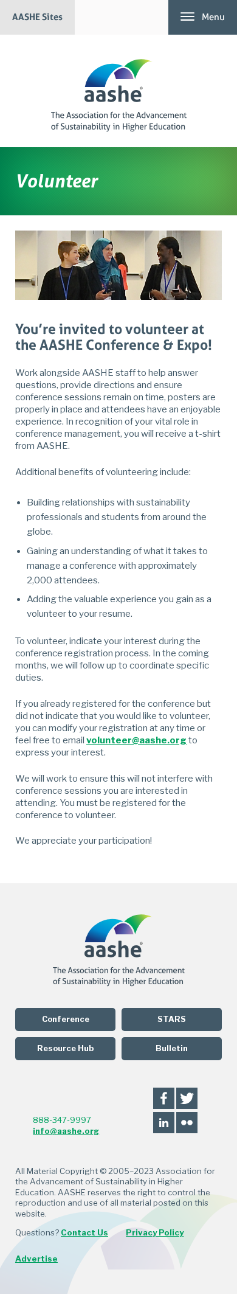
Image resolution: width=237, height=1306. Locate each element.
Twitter (186, 1098)
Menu (213, 17)
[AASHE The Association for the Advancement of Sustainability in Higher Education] (118, 91)
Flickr (186, 1122)
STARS (171, 1019)
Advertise (36, 1258)
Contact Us (84, 1232)
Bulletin (172, 1048)
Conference (65, 1019)
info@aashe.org (66, 1131)
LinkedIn (163, 1122)
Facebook (163, 1098)
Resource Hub (65, 1048)
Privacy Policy (155, 1232)
